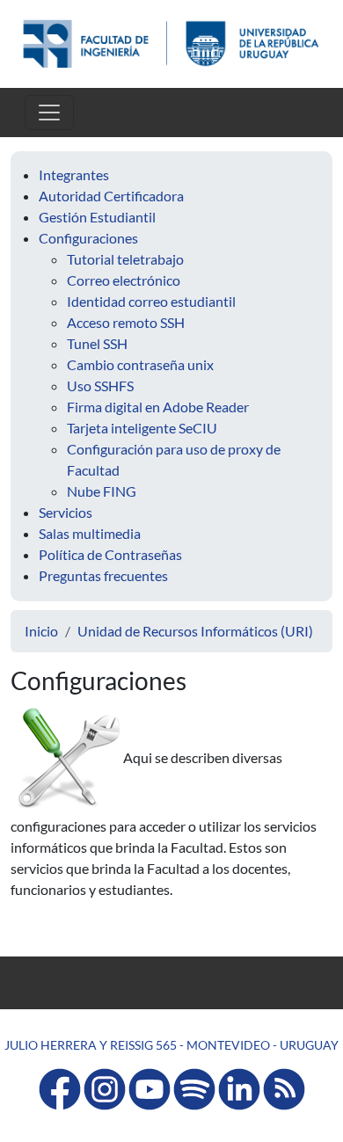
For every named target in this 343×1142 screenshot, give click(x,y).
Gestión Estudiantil (97, 216)
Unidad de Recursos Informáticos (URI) (195, 630)
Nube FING (101, 491)
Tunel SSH (97, 343)
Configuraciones (88, 237)
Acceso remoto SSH (126, 322)
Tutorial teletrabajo (125, 259)
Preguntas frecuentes (103, 575)
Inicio (41, 630)
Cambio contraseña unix (140, 364)
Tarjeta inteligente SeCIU (142, 427)
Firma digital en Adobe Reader (158, 406)
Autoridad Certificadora (111, 195)
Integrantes (74, 174)
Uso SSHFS (100, 385)
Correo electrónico (123, 280)
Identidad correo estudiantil (151, 301)
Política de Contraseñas (110, 554)
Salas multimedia (90, 533)
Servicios (65, 512)
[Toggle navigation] (49, 112)
